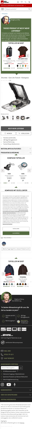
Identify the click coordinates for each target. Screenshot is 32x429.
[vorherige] (4, 56)
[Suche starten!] (29, 9)
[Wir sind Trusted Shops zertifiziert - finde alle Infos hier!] (18, 321)
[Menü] (2, 9)
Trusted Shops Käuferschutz (11, 144)
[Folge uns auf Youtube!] (10, 385)
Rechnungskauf (10, 321)
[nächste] (27, 56)
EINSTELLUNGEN (16, 228)
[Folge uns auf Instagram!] (3, 385)
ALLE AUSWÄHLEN (16, 233)
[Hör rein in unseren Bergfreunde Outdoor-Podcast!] (16, 385)
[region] (16, 214)
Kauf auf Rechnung (8, 142)
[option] (16, 97)
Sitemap (22, 423)
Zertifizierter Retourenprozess (14, 342)
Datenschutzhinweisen (7, 224)
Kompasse (5, 13)
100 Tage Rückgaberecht (10, 140)
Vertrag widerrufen (8, 399)
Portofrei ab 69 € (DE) (9, 138)
